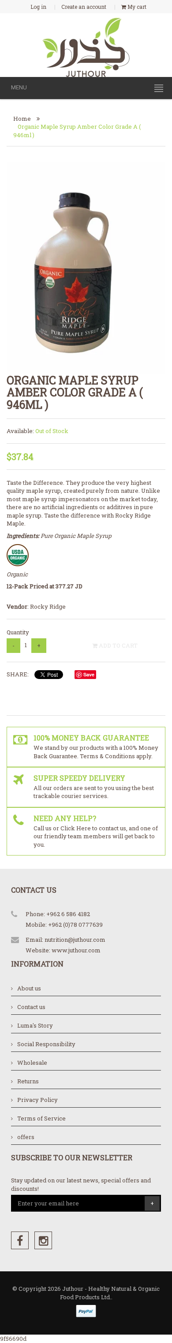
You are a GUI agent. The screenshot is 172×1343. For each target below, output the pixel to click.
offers (25, 1137)
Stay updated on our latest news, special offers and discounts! (81, 1184)
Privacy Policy (37, 1100)
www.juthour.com (76, 950)
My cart (136, 6)
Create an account (83, 6)
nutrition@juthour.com (75, 940)
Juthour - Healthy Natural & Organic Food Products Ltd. (110, 1293)
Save (88, 674)
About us (29, 988)
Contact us (31, 1007)
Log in (38, 6)
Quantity (18, 632)
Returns (28, 1081)
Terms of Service (41, 1118)
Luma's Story (35, 1025)
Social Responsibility (46, 1044)
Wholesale (32, 1063)
